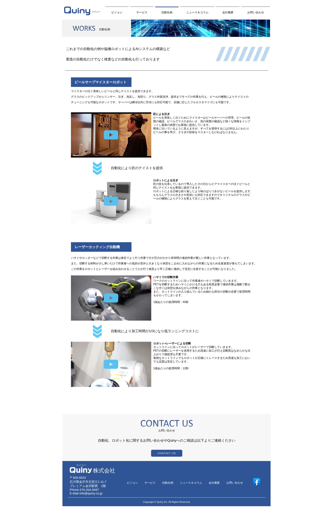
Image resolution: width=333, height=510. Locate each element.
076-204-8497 (89, 489)
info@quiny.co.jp (90, 493)
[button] (146, 154)
